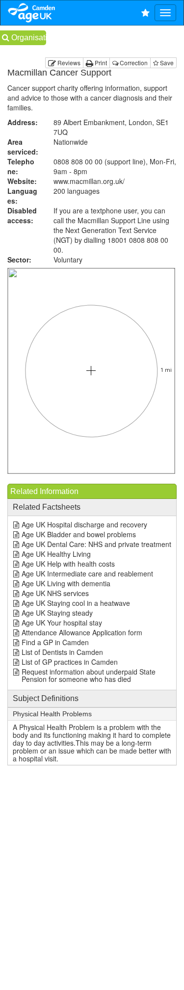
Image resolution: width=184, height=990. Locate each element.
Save (166, 62)
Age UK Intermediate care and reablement (87, 573)
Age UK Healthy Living (56, 554)
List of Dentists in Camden (62, 652)
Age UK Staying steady (57, 613)
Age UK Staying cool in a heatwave (76, 603)
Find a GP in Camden (55, 642)
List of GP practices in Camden (70, 662)
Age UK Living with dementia (66, 583)
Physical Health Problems (52, 714)
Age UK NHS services (55, 593)
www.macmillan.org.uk (89, 181)
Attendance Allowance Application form (82, 632)
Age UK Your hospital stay (62, 622)
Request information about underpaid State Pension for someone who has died (89, 675)
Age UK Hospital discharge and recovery (84, 524)
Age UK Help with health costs (68, 564)
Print (100, 62)
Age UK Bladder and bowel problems (79, 534)
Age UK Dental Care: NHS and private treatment (96, 544)
